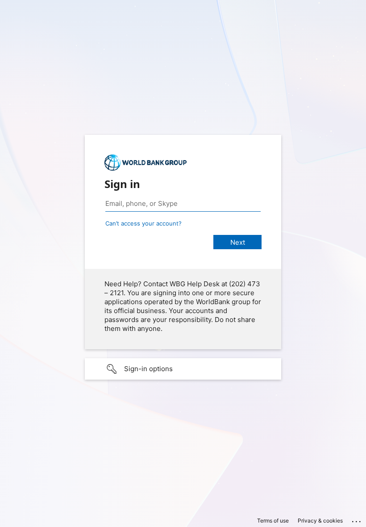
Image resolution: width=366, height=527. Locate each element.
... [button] (357, 519)
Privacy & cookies (320, 520)
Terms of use (273, 520)
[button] (183, 369)
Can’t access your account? (143, 223)
